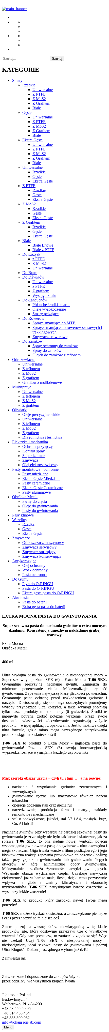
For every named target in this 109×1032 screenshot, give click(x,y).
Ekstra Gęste (32, 140)
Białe (36, 108)
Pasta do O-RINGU (38, 588)
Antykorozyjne (24, 561)
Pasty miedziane (35, 474)
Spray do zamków (47, 350)
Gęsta (26, 529)
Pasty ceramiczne (36, 483)
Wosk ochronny (35, 570)
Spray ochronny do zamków (55, 346)
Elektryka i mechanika (30, 442)
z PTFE (38, 259)
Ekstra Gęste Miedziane (41, 478)
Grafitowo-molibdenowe (42, 382)
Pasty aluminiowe (36, 492)
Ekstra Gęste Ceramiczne (42, 487)
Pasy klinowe (23, 515)
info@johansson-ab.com (21, 1022)
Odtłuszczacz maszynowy (43, 542)
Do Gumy (20, 579)
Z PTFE (39, 94)
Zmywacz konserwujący (42, 556)
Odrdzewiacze (23, 359)
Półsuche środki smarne (51, 304)
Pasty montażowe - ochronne (35, 469)
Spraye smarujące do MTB (54, 323)
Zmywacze (21, 538)
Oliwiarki (19, 410)
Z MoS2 (39, 99)
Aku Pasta (20, 597)
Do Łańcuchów (34, 300)
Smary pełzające (45, 314)
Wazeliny (19, 520)
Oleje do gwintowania (40, 506)
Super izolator (33, 455)
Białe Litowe (42, 245)
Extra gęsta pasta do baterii (43, 606)
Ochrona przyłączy (37, 446)
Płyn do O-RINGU (37, 584)
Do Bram (29, 272)
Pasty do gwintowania (40, 510)
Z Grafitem (41, 103)
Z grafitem (40, 291)
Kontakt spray (33, 451)
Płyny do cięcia (34, 501)
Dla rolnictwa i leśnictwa (42, 437)
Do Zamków (32, 341)
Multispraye (21, 387)
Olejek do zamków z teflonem (56, 355)
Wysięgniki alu (44, 295)
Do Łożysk (31, 254)
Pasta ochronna (34, 574)
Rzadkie (28, 85)
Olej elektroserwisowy (40, 465)
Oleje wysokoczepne (49, 309)
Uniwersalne (42, 89)
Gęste (26, 112)
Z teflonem (31, 369)
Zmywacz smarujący (39, 552)
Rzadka (28, 524)
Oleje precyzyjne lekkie (41, 414)
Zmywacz (30, 460)
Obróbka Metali (25, 497)
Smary (17, 80)
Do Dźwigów (33, 277)
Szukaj (57, 58)
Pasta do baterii (34, 602)
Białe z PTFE (43, 250)
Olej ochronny (33, 565)
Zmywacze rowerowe (49, 337)
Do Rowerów (33, 318)
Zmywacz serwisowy (39, 547)
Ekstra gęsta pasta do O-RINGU (48, 593)
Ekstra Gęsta (32, 533)
